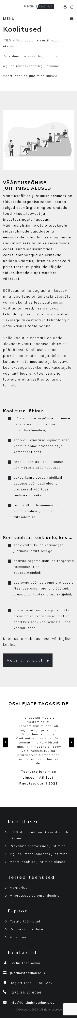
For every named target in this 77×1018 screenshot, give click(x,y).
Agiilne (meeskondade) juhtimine (31, 66)
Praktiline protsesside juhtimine (30, 56)
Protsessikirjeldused (28, 929)
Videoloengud (22, 937)
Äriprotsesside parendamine (35, 895)
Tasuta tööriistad (25, 921)
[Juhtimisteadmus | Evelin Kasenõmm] (38, 6)
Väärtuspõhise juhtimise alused (30, 76)
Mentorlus (18, 888)
